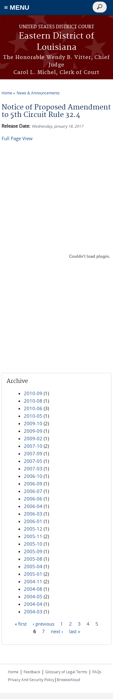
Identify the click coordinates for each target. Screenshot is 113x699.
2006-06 (33, 498)
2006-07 (33, 491)
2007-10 (33, 446)
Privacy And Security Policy (31, 679)
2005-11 (33, 536)
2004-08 (33, 589)
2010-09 (33, 393)
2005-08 (33, 559)
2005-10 (33, 544)
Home (7, 92)
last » (74, 631)
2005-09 (33, 551)
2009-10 (33, 423)
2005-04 (33, 566)
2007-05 (33, 461)
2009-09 (33, 431)
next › (57, 631)
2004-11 (33, 581)
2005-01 (33, 574)
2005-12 (33, 529)
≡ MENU (16, 7)
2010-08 (33, 401)
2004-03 (33, 611)
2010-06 (33, 408)
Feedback (32, 671)
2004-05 (33, 596)
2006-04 (33, 506)
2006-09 (33, 483)
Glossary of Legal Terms (66, 671)
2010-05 (33, 416)
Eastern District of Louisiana (56, 42)
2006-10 (33, 476)
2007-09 (33, 453)
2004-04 (33, 604)
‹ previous (43, 624)
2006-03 (33, 514)
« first (21, 624)
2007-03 (33, 468)
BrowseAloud (68, 679)
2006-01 (33, 521)
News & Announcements (38, 92)
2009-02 (33, 438)
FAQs (96, 671)
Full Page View (17, 138)
